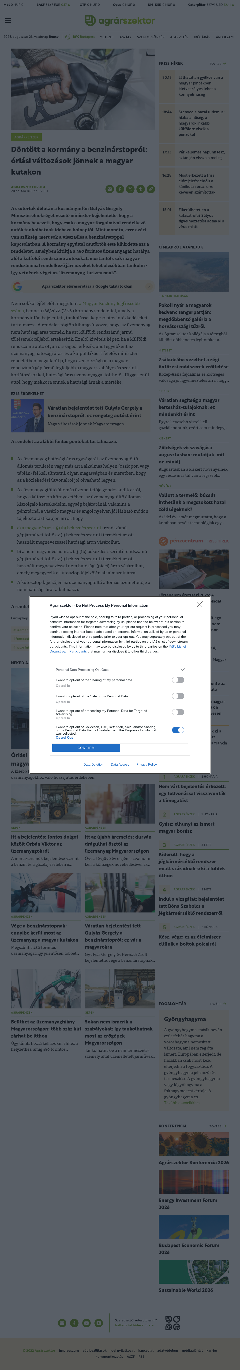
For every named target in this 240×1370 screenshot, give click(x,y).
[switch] (178, 680)
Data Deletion (93, 764)
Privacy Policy (146, 764)
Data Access (120, 764)
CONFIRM (86, 748)
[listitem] (120, 669)
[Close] (201, 605)
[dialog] (120, 685)
